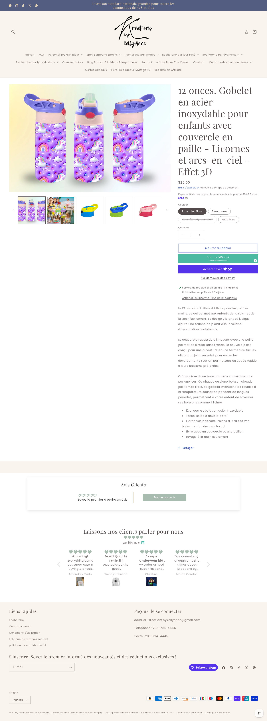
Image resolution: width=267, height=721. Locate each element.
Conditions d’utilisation (189, 712)
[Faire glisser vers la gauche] (13, 210)
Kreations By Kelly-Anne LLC (34, 712)
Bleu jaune (219, 211)
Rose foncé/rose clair (199, 220)
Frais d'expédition (189, 187)
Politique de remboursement (28, 639)
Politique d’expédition (218, 712)
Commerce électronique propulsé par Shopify (76, 712)
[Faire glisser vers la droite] (167, 210)
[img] (133, 537)
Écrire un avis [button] (164, 497)
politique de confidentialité (27, 645)
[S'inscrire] (70, 667)
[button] (13, 32)
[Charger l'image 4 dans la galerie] (119, 210)
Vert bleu (228, 219)
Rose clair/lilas (192, 211)
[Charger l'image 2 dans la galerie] (61, 210)
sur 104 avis (131, 543)
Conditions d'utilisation (24, 633)
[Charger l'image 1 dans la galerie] (31, 210)
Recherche (16, 620)
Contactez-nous (20, 626)
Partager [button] (188, 448)
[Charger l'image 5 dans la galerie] (148, 210)
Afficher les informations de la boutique (209, 298)
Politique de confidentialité (156, 712)
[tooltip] (255, 260)
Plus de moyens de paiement (218, 277)
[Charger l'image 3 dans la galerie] (90, 210)
